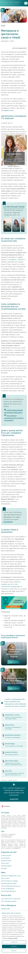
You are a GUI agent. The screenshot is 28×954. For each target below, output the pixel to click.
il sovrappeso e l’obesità (15, 259)
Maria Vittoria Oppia (11, 761)
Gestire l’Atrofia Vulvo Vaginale (9, 881)
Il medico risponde (6, 855)
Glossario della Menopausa (8, 891)
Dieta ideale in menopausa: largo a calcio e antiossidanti (14, 418)
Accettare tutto (14, 942)
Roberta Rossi (9, 725)
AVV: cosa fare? (5, 878)
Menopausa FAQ (5, 908)
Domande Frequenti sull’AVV (9, 883)
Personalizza (14, 946)
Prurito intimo (5, 863)
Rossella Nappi (10, 744)
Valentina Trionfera (11, 752)
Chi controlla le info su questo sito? (10, 898)
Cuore (3, 25)
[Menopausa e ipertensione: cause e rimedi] (14, 16)
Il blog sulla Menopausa (7, 888)
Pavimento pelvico (6, 860)
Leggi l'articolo (14, 662)
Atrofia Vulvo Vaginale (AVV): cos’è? (11, 876)
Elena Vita (8, 771)
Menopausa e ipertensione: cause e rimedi (10, 34)
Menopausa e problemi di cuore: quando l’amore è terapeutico (14, 680)
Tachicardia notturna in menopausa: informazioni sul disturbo (14, 653)
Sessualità (4, 868)
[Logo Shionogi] (5, 806)
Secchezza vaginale (6, 866)
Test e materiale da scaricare (8, 901)
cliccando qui (8, 522)
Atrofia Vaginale (5, 858)
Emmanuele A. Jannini (12, 715)
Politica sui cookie (12, 938)
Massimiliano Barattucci (13, 735)
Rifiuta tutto (14, 950)
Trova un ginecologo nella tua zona (10, 886)
